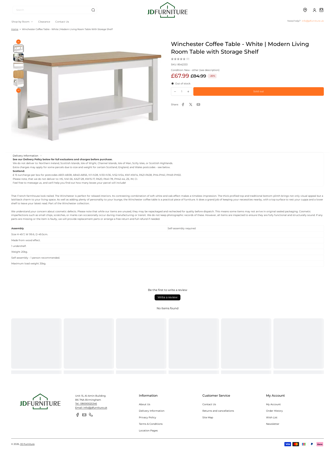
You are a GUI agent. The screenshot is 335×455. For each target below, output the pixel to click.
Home (14, 29)
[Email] (84, 415)
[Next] (18, 90)
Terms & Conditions (151, 423)
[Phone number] (91, 415)
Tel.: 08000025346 (86, 403)
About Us (144, 404)
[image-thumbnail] (18, 49)
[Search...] (93, 10)
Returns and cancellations (218, 410)
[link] (183, 104)
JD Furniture (27, 444)
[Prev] (18, 41)
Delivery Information (151, 410)
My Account (273, 404)
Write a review (167, 297)
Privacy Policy (147, 417)
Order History (274, 410)
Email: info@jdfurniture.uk (91, 407)
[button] (305, 10)
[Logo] (167, 10)
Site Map (207, 417)
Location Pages (148, 430)
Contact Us (209, 404)
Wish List (271, 417)
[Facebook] (78, 415)
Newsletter (272, 423)
